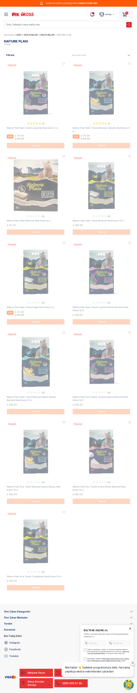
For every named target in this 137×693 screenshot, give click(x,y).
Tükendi (36, 145)
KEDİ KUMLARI (31, 35)
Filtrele (10, 55)
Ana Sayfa (9, 35)
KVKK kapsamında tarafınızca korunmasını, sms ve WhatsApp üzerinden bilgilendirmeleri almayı (108, 660)
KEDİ (19, 35)
